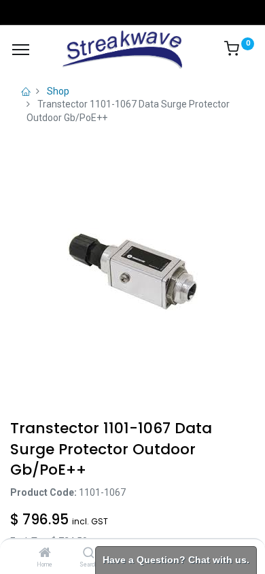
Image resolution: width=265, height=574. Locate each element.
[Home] (45, 553)
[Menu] (21, 49)
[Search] (88, 553)
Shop (58, 91)
